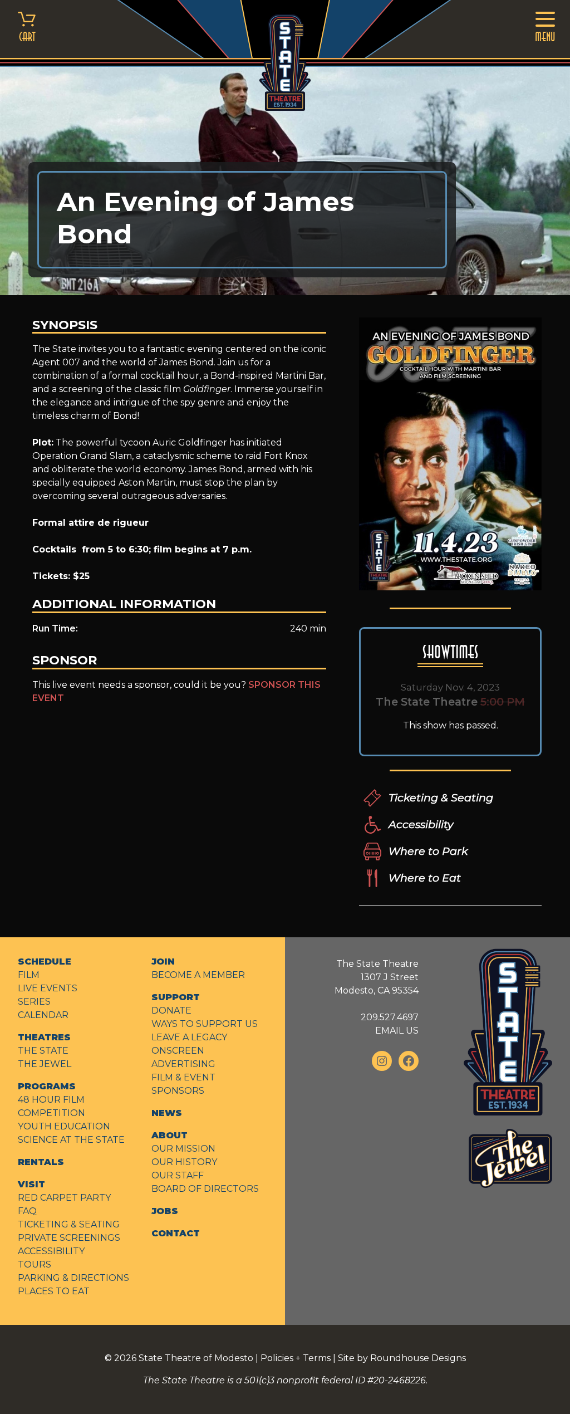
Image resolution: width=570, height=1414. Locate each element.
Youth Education (64, 1126)
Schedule (44, 961)
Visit (31, 1184)
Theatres (44, 1037)
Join (163, 961)
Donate (171, 1010)
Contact (175, 1233)
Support (175, 997)
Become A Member (198, 975)
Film (29, 975)
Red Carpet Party (64, 1197)
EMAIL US (397, 1030)
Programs (47, 1086)
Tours (34, 1264)
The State (43, 1050)
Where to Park (428, 851)
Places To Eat (54, 1291)
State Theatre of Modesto (196, 1358)
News (166, 1113)
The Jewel (44, 1064)
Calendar (43, 1015)
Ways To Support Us (204, 1024)
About (169, 1135)
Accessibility (421, 824)
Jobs (164, 1211)
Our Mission (183, 1148)
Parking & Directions (73, 1278)
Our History (184, 1162)
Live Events (47, 988)
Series (34, 1001)
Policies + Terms (296, 1358)
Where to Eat (425, 877)
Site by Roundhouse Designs (402, 1358)
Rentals (41, 1162)
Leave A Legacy (189, 1037)
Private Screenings (69, 1237)
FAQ (27, 1211)
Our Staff (177, 1175)
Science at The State (71, 1139)
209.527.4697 (390, 1017)
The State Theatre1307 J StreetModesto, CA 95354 (377, 977)
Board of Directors (205, 1188)
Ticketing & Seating (441, 797)
